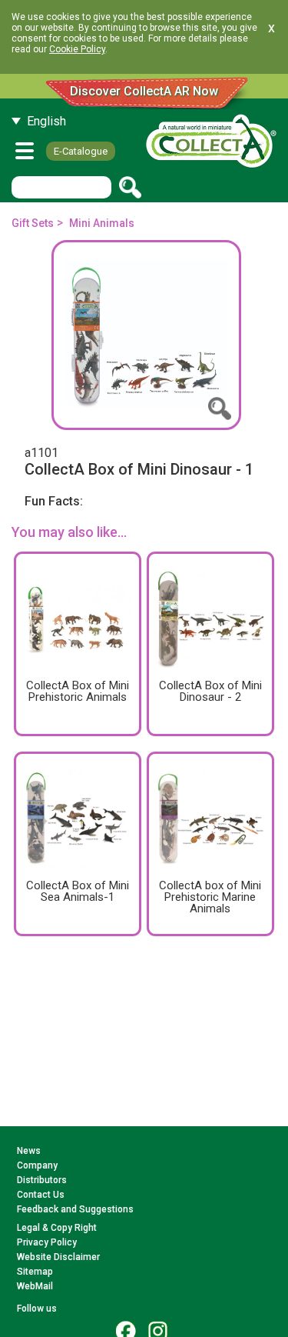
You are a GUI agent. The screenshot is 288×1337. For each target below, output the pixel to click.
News (29, 1150)
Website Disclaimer (58, 1257)
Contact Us (41, 1194)
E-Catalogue (81, 151)
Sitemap (35, 1271)
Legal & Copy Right (57, 1227)
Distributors (42, 1180)
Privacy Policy (47, 1242)
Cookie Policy (77, 49)
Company (37, 1165)
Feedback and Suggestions (75, 1209)
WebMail (35, 1286)
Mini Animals (101, 223)
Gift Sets (33, 223)
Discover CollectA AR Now (144, 91)
